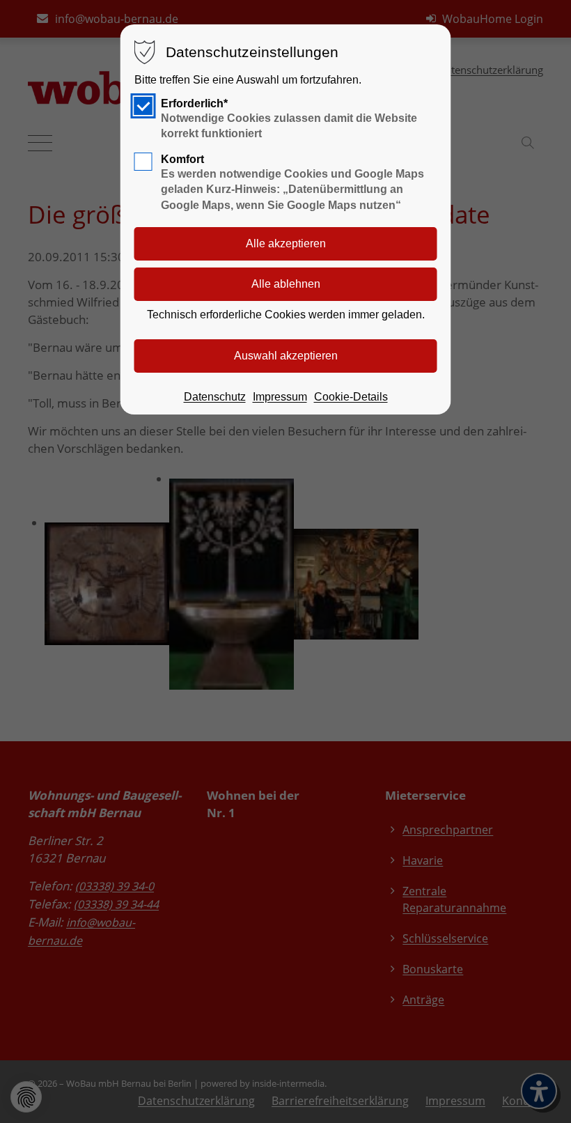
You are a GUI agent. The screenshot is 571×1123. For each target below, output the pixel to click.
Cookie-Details (351, 397)
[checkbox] (143, 106)
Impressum (280, 397)
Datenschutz (215, 397)
